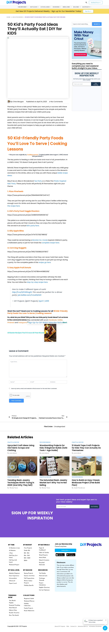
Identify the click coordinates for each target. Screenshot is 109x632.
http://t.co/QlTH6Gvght (22, 292)
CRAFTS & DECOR (33, 6)
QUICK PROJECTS (86, 6)
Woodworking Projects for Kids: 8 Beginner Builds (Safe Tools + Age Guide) (53, 448)
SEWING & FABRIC (66, 6)
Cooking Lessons (32, 155)
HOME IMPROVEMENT (22, 6)
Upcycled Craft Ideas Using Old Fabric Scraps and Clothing (20, 448)
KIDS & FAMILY (76, 6)
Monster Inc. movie (39, 240)
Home (8, 17)
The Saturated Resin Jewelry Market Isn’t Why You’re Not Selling (53, 482)
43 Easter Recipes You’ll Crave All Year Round (25, 333)
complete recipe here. (51, 243)
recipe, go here (45, 262)
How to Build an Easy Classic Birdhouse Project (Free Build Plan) (86, 482)
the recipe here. (13, 206)
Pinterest (10, 322)
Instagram (22, 322)
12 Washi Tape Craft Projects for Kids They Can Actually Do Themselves (86, 448)
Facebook (52, 320)
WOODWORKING (56, 6)
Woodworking (45, 442)
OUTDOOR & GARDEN (45, 6)
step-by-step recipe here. (37, 282)
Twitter (59, 320)
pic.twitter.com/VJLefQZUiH (29, 295)
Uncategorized (17, 17)
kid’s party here (33, 225)
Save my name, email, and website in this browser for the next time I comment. (34, 388)
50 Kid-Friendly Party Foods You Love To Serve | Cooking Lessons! (37, 312)
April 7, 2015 (44, 301)
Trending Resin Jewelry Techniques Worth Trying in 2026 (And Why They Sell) (20, 482)
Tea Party (38, 181)
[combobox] (82, 24)
